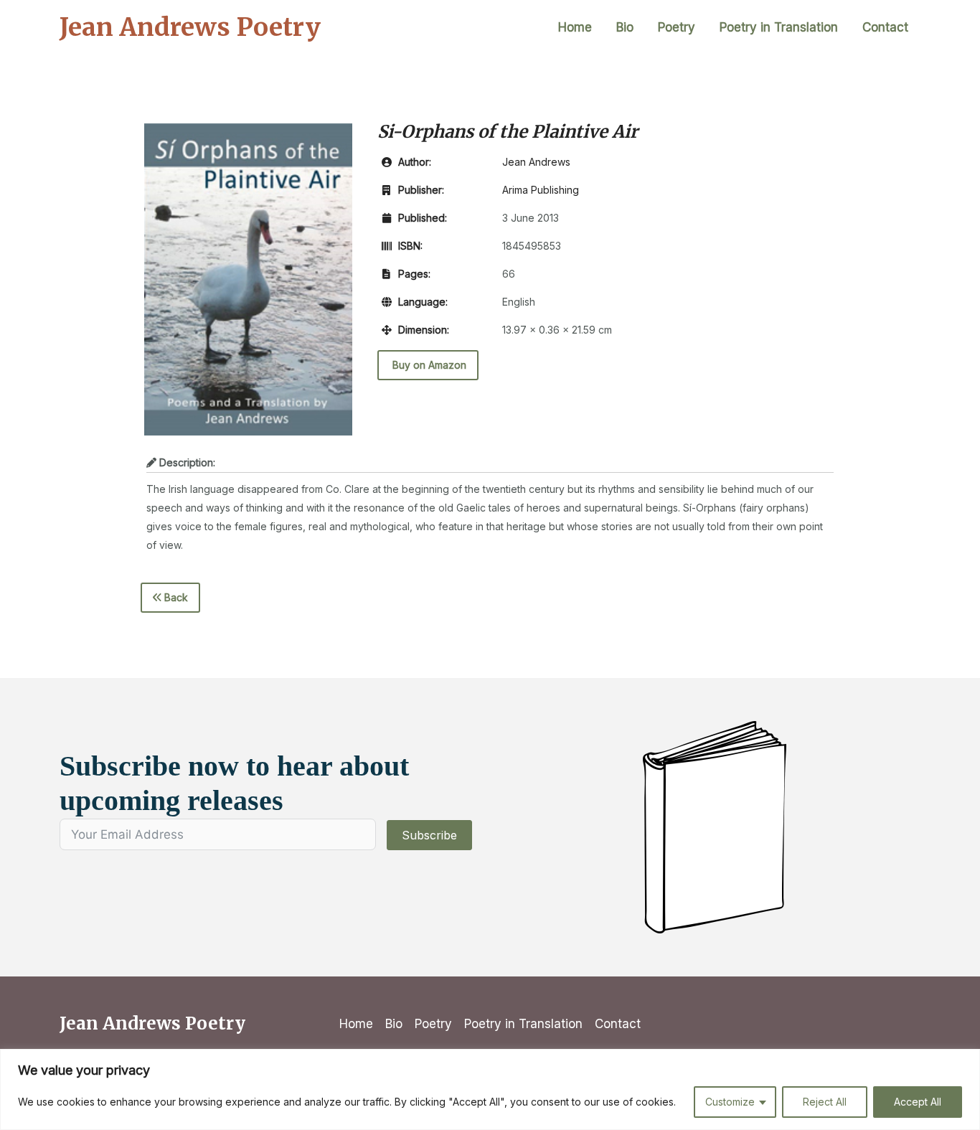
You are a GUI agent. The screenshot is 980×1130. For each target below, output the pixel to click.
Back (174, 597)
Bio (624, 27)
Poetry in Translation (779, 27)
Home (575, 27)
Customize (730, 1102)
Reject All (825, 1102)
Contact (885, 27)
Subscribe (429, 835)
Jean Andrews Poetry (190, 27)
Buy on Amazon (428, 365)
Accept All (917, 1102)
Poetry (676, 27)
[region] (490, 1089)
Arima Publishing (540, 190)
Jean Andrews (536, 162)
